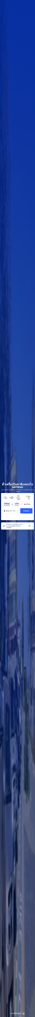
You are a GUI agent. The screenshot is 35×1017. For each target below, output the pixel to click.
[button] (32, 2)
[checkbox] (28, 497)
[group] (7, 504)
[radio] (5, 498)
